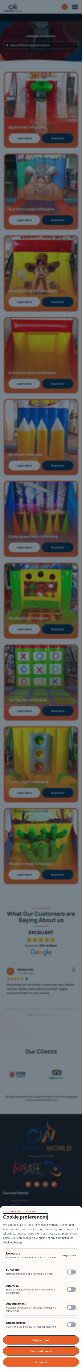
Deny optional (41, 1340)
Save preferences (41, 1351)
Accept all (41, 1362)
